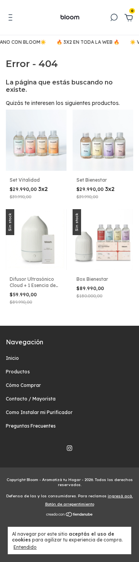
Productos (18, 372)
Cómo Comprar (23, 385)
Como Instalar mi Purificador (39, 412)
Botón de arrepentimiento (69, 504)
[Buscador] (114, 18)
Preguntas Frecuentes (31, 426)
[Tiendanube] (70, 515)
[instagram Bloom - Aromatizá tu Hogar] (69, 448)
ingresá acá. (120, 495)
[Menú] (12, 18)
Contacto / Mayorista (31, 399)
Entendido (25, 547)
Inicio (12, 358)
